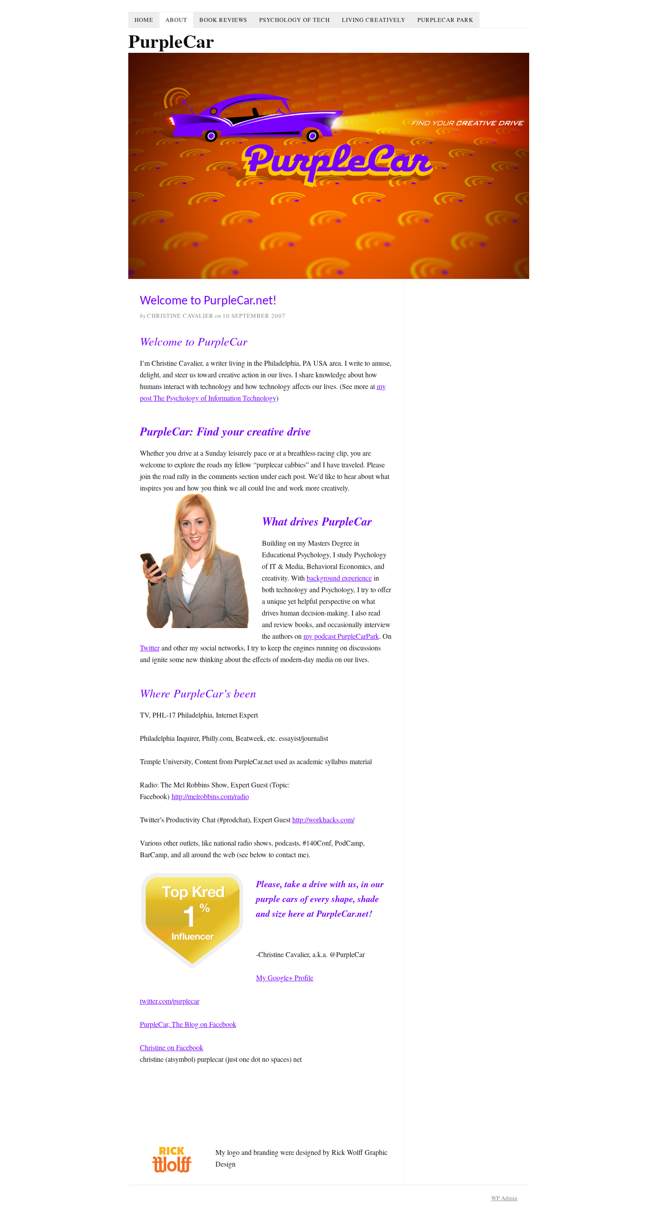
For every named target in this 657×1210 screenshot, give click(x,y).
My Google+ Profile (284, 977)
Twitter (150, 647)
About (176, 20)
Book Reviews (223, 20)
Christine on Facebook (171, 1047)
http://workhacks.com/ (323, 819)
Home (144, 20)
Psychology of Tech (294, 20)
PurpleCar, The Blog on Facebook (188, 1024)
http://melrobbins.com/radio (210, 796)
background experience (339, 577)
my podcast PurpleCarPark (341, 636)
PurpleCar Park (445, 20)
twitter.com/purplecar (169, 1000)
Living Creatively (373, 20)
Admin (504, 1198)
